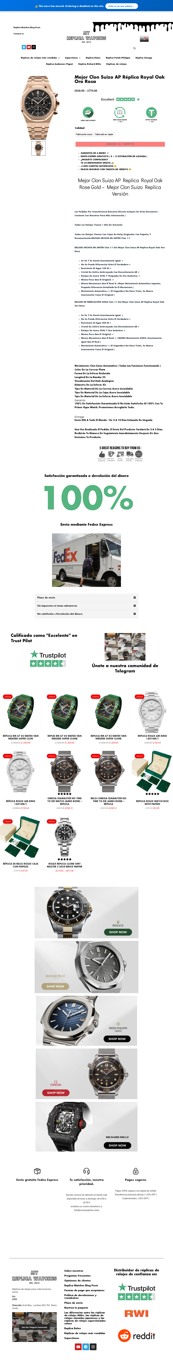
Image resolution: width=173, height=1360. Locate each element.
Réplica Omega (144, 58)
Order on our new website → (121, 6)
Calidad (79, 128)
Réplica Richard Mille (89, 64)
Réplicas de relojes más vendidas (39, 58)
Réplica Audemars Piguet (59, 64)
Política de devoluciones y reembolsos (80, 1296)
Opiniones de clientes (77, 1281)
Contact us (19, 34)
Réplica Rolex (93, 58)
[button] (86, 598)
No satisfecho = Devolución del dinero (60, 614)
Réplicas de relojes (116, 64)
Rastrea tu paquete (76, 1308)
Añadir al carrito (120, 144)
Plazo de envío (46, 598)
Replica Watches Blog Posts (27, 28)
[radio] (84, 134)
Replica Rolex (72, 1328)
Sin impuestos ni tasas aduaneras (57, 606)
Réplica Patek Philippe (118, 58)
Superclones (71, 58)
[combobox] (144, 48)
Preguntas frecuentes (77, 1276)
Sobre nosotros (73, 1271)
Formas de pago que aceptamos (84, 1290)
